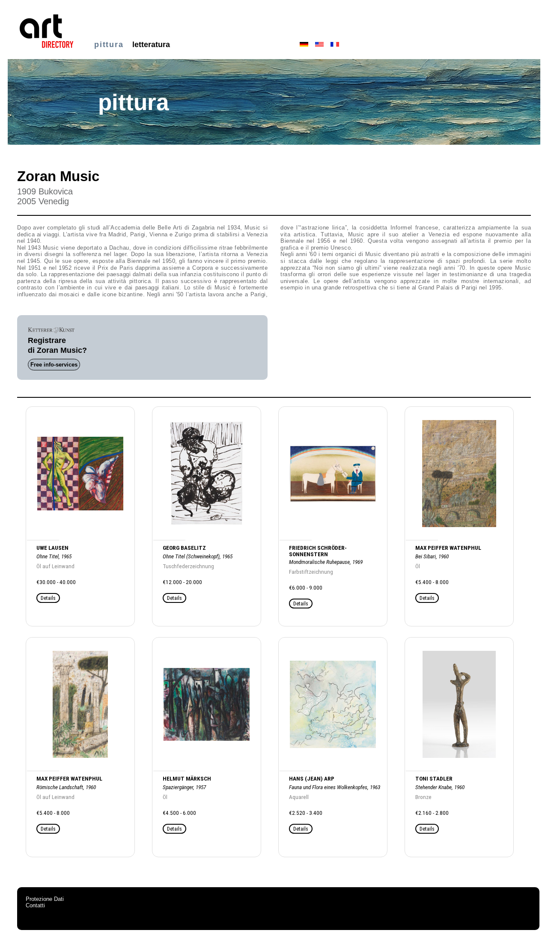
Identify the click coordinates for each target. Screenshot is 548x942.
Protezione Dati (45, 899)
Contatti (35, 905)
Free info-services (53, 364)
